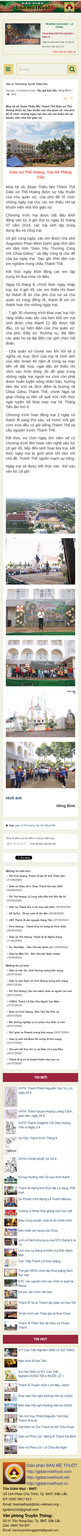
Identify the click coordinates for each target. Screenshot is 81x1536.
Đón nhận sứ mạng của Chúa (38, 1230)
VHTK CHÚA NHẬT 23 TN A (37, 1159)
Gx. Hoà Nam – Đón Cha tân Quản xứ (30, 947)
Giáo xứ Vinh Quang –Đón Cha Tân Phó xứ (34, 1011)
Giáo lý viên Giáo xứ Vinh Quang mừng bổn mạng (38, 981)
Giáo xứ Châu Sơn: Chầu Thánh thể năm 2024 (36, 886)
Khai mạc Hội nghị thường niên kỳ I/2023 (45, 1396)
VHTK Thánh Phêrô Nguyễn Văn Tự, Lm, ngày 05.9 (45, 1090)
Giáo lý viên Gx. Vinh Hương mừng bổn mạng (36, 970)
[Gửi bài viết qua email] (58, 98)
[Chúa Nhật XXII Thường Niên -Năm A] (22, 34)
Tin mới (40, 1077)
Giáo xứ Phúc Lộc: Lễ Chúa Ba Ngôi (42, 1447)
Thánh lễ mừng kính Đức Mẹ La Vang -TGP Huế (47, 1190)
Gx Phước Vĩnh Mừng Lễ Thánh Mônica (44, 1199)
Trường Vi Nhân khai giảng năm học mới (45, 1211)
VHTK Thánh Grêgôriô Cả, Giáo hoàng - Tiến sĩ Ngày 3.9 (45, 1125)
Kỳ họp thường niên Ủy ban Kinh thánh (44, 1177)
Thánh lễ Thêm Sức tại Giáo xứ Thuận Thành (44, 1325)
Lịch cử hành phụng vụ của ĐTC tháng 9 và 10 (47, 1242)
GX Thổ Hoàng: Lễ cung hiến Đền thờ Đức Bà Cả (37, 896)
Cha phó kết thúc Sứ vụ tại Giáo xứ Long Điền (36, 1049)
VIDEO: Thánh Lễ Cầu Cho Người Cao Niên (34, 1001)
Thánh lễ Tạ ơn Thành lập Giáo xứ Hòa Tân (47, 1303)
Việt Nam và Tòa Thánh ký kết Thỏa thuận (46, 1427)
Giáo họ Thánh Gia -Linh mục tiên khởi (32, 907)
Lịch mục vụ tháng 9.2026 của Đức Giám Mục (45, 1252)
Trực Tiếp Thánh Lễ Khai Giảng (39, 1261)
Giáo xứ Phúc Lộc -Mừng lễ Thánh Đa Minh (47, 1436)
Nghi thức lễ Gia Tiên (32, 1361)
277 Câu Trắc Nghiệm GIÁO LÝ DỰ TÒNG (46, 1350)
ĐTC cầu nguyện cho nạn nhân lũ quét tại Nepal (46, 1283)
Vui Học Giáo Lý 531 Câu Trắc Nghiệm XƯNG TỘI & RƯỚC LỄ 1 (41, 1374)
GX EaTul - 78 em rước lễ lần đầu (28, 913)
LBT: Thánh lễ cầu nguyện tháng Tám (31, 920)
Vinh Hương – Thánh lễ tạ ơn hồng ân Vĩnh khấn (37, 926)
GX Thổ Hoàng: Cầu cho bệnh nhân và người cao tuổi (40, 991)
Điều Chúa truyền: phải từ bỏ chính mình (45, 1220)
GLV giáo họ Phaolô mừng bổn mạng (31, 1032)
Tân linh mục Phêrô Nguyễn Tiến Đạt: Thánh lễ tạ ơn (43, 1418)
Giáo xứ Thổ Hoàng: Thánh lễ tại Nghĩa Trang (35, 937)
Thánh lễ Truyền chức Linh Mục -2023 (43, 1385)
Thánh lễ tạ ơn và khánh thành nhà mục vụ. (34, 1059)
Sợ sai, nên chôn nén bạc (35, 1292)
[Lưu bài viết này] (72, 98)
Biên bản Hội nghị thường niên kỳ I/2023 (45, 1405)
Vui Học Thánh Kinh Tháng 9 (37, 1138)
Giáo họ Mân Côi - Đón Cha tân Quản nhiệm (34, 953)
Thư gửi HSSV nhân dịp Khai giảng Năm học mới (45, 1273)
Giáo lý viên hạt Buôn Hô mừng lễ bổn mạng (35, 1039)
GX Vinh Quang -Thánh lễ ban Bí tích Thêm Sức (37, 876)
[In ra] (65, 98)
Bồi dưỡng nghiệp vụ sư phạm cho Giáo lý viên (37, 1022)
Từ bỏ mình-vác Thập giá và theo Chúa (44, 1313)
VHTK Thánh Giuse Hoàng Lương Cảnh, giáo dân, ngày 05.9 (45, 1113)
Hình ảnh (14, 798)
